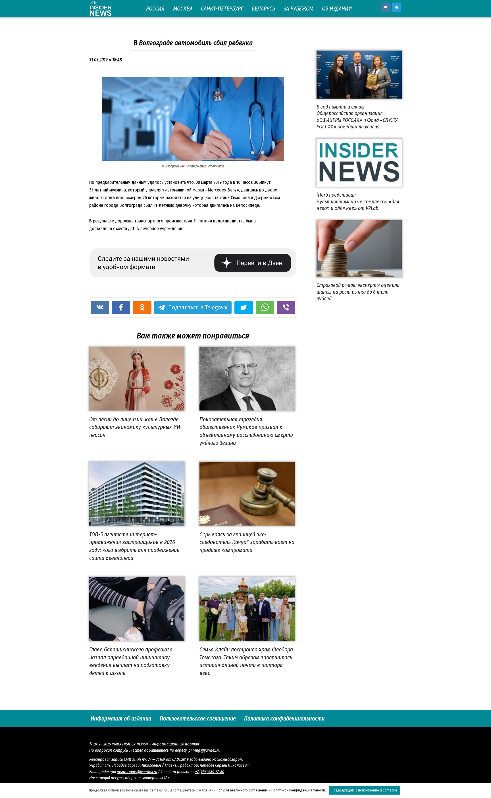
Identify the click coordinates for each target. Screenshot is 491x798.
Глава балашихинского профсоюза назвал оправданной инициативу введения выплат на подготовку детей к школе (130, 661)
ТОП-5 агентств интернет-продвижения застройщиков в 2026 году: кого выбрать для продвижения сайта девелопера (134, 546)
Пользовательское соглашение (198, 718)
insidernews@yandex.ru (137, 771)
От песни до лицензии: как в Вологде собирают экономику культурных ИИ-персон (135, 427)
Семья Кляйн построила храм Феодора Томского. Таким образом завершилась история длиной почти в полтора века (246, 661)
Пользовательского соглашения (242, 790)
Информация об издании (121, 718)
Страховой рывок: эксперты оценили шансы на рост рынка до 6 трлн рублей (358, 292)
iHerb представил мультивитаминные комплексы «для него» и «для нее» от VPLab (358, 201)
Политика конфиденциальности (284, 718)
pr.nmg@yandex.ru (204, 750)
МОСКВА (182, 8)
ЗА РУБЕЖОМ (298, 8)
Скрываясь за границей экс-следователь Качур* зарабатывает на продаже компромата (246, 542)
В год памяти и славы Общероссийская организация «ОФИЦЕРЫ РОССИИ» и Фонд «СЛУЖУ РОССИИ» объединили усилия (357, 117)
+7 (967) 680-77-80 (209, 771)
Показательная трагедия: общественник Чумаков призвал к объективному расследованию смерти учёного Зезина (246, 431)
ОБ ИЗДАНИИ (337, 8)
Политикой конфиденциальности (298, 790)
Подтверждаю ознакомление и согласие (364, 790)
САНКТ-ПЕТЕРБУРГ (222, 8)
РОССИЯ (155, 8)
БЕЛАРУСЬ (263, 8)
